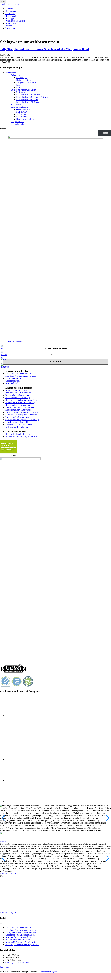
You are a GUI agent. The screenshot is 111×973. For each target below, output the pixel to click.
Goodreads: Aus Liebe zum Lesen (20, 935)
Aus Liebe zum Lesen (9, 4)
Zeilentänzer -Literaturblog (16, 427)
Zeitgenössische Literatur (27, 82)
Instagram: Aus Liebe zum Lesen (19, 373)
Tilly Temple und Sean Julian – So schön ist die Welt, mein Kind (44, 49)
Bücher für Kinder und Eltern (23, 90)
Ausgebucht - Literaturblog (17, 390)
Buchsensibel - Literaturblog (17, 397)
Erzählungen (21, 77)
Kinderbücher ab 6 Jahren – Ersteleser (32, 97)
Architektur (21, 114)
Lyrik (18, 87)
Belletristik (15, 75)
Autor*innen (10, 23)
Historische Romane (25, 80)
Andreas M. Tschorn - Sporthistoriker (21, 436)
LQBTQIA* (21, 112)
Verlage (8, 26)
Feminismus (21, 117)
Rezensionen (10, 11)
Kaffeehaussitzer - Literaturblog (18, 410)
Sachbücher (16, 104)
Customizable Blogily (47, 972)
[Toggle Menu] (1, 923)
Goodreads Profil (12, 381)
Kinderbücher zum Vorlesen (28, 95)
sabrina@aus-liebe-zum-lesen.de (19, 962)
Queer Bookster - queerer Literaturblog (22, 419)
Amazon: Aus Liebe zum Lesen (18, 937)
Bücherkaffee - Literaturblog (17, 405)
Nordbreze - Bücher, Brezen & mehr (21, 415)
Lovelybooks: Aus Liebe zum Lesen (20, 932)
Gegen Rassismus (23, 109)
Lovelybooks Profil (13, 378)
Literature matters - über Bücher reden (21, 412)
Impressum (10, 28)
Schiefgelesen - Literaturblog (17, 422)
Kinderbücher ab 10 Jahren (27, 102)
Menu (3, 1)
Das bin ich (10, 13)
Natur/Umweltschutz (25, 119)
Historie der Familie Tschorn (17, 434)
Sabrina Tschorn (15, 342)
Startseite (9, 8)
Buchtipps (9, 18)
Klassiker (20, 85)
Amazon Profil (11, 383)
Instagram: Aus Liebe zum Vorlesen (20, 376)
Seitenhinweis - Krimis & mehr (18, 424)
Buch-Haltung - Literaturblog (17, 395)
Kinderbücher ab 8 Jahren (27, 99)
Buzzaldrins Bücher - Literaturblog (20, 402)
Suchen (3, 128)
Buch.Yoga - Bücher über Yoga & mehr (22, 400)
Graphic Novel (17, 121)
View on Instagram (8, 873)
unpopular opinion (19, 124)
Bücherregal (10, 16)
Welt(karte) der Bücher (15, 21)
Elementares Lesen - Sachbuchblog (20, 407)
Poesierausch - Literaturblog (17, 417)
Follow (3, 841)
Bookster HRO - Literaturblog (18, 393)
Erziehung (20, 92)
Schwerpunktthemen (19, 107)
